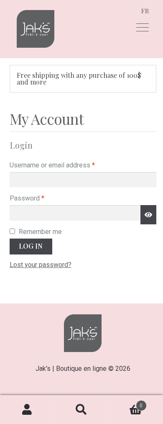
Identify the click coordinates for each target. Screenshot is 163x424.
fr (145, 11)
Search (81, 410)
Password (40, 198)
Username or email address (65, 165)
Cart (126, 402)
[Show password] (148, 214)
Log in (31, 246)
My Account (27, 410)
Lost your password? (40, 265)
